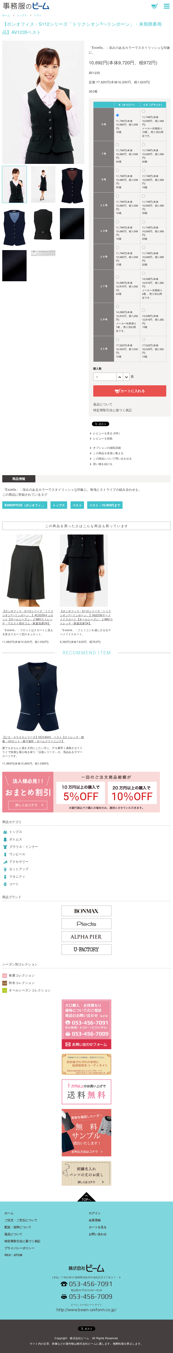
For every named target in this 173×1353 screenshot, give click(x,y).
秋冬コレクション (21, 982)
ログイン (95, 1213)
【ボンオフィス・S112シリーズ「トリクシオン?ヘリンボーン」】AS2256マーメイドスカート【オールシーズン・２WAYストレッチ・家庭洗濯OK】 (86, 617)
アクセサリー (18, 861)
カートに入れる (133, 390)
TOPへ (86, 1199)
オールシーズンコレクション (29, 990)
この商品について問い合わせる (112, 458)
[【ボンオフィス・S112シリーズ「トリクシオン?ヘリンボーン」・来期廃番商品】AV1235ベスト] (43, 102)
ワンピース (16, 854)
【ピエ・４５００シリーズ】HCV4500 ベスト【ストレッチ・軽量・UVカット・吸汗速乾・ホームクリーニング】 (43, 739)
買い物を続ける (102, 464)
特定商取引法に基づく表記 (112, 410)
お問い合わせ (98, 1234)
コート (13, 883)
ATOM (18, 1255)
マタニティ (16, 876)
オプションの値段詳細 (107, 447)
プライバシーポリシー (19, 1248)
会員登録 (95, 1220)
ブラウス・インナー (23, 846)
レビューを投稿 (102, 438)
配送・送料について (18, 1227)
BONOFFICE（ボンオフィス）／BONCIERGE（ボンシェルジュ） (26, 505)
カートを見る (98, 1227)
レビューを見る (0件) (106, 433)
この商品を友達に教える (108, 453)
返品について (103, 404)
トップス (22, 15)
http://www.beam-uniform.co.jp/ (86, 1307)
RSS (8, 1255)
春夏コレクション (21, 975)
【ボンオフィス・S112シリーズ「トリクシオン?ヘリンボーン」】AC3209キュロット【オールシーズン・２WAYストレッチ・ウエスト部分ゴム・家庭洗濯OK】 (27, 617)
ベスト (37, 15)
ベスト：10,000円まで (104, 505)
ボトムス (15, 839)
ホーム (6, 15)
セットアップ (18, 869)
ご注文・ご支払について (21, 1220)
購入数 (97, 368)
